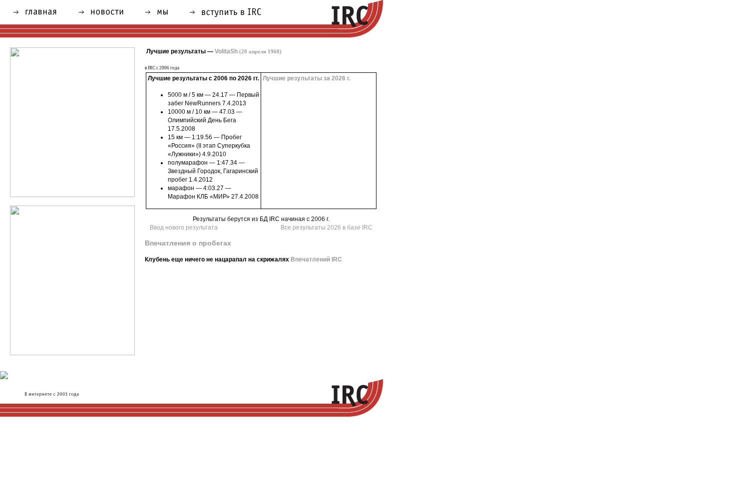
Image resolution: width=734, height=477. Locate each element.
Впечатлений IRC (316, 259)
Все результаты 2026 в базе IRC (326, 227)
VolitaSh (248, 51)
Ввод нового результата (184, 227)
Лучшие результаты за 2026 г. (307, 78)
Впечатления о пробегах (188, 243)
